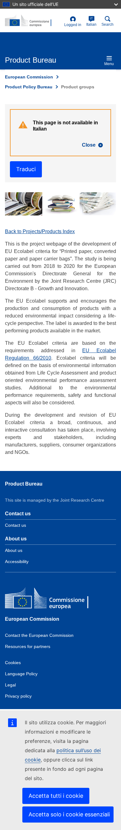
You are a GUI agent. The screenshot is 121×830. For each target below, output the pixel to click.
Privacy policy (18, 696)
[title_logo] (33, 21)
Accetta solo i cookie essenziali (69, 814)
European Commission (29, 76)
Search (107, 24)
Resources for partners (27, 646)
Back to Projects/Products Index (40, 231)
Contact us (15, 525)
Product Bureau (24, 483)
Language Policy (21, 673)
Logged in (72, 25)
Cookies (13, 662)
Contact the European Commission (39, 635)
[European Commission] (50, 599)
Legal (10, 684)
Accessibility (17, 561)
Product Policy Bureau (28, 86)
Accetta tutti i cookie (56, 795)
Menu (109, 64)
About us (13, 550)
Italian (91, 22)
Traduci (26, 169)
